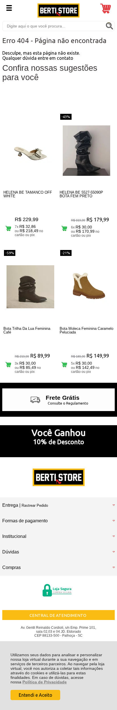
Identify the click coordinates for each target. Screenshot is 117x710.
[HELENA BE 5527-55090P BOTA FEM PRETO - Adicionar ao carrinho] (64, 228)
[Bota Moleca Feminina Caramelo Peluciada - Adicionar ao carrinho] (64, 364)
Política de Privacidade (44, 682)
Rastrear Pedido (35, 505)
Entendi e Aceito (35, 695)
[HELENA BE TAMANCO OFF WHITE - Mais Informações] (30, 150)
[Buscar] (109, 25)
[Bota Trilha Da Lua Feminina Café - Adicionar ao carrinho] (8, 364)
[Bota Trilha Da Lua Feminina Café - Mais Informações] (30, 287)
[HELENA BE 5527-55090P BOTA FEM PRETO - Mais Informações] (86, 150)
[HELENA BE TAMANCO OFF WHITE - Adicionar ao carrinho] (8, 228)
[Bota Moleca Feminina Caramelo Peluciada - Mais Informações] (86, 287)
